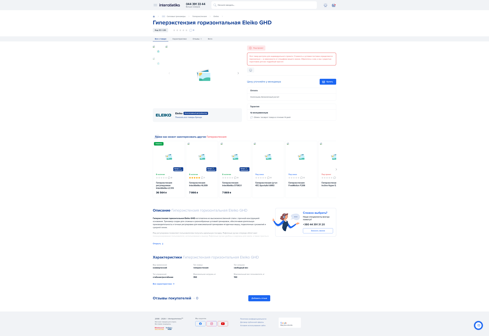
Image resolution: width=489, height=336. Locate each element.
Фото (210, 39)
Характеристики (179, 39)
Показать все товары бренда (188, 117)
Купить (330, 81)
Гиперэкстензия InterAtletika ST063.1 (232, 184)
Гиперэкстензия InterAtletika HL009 (198, 184)
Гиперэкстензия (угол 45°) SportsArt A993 (266, 184)
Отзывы (197, 39)
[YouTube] (223, 323)
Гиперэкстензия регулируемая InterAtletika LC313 (165, 185)
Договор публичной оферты (252, 322)
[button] (238, 73)
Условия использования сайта (252, 325)
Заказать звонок (318, 231)
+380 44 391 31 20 (314, 224)
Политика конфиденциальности (253, 319)
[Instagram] (212, 323)
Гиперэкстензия (216, 136)
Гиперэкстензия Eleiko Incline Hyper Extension (333, 184)
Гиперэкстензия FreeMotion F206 (296, 184)
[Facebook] (200, 323)
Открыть (157, 244)
